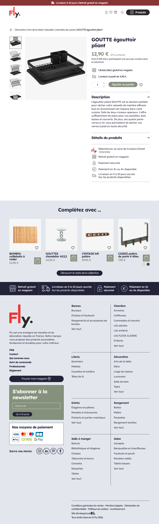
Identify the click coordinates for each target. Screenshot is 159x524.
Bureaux (76, 310)
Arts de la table (35, 29)
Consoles (76, 463)
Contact (13, 354)
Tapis (117, 386)
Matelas (75, 366)
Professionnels (17, 366)
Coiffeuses (120, 315)
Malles (117, 412)
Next (15, 97)
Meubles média (122, 458)
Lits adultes (120, 325)
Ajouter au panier (123, 84)
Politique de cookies (98, 509)
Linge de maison (123, 371)
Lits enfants (121, 330)
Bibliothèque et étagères (85, 448)
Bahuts (75, 443)
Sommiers (77, 361)
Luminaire (119, 376)
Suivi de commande (20, 362)
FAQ (11, 349)
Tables (75, 473)
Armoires (119, 310)
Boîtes (117, 407)
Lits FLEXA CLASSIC (125, 335)
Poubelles (119, 417)
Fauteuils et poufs (124, 453)
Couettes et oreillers (83, 371)
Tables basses (122, 463)
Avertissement (117, 509)
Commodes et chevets (127, 320)
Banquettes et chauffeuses (129, 448)
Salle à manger (81, 439)
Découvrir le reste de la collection (80, 273)
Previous (15, 39)
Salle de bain (121, 381)
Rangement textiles (125, 422)
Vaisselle (48, 29)
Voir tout (76, 329)
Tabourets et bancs (82, 458)
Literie (75, 357)
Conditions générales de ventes (87, 505)
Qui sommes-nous (19, 358)
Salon (117, 439)
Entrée (75, 403)
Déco (117, 366)
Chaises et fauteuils (82, 315)
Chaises (76, 453)
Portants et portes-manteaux (88, 417)
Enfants (118, 340)
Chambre (120, 306)
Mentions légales (114, 505)
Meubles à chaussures (84, 412)
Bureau (76, 306)
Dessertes (77, 468)
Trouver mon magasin (34, 378)
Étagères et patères (82, 407)
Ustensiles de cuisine (65, 29)
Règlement (15, 370)
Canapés (119, 443)
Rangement (121, 403)
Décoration (20, 29)
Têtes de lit (77, 376)
